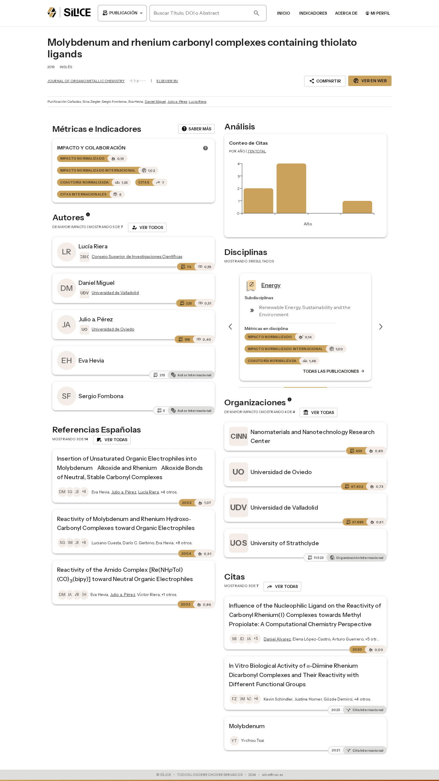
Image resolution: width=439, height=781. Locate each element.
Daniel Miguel (155, 102)
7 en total (257, 151)
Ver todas (318, 412)
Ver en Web (370, 80)
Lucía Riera (197, 102)
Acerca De (346, 13)
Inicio (283, 13)
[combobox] (122, 13)
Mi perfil (377, 13)
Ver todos (147, 227)
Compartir (325, 81)
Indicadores (313, 13)
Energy (271, 284)
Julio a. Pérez (177, 102)
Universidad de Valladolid (284, 507)
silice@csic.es (272, 775)
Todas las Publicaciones (334, 371)
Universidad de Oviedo (281, 472)
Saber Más (196, 128)
